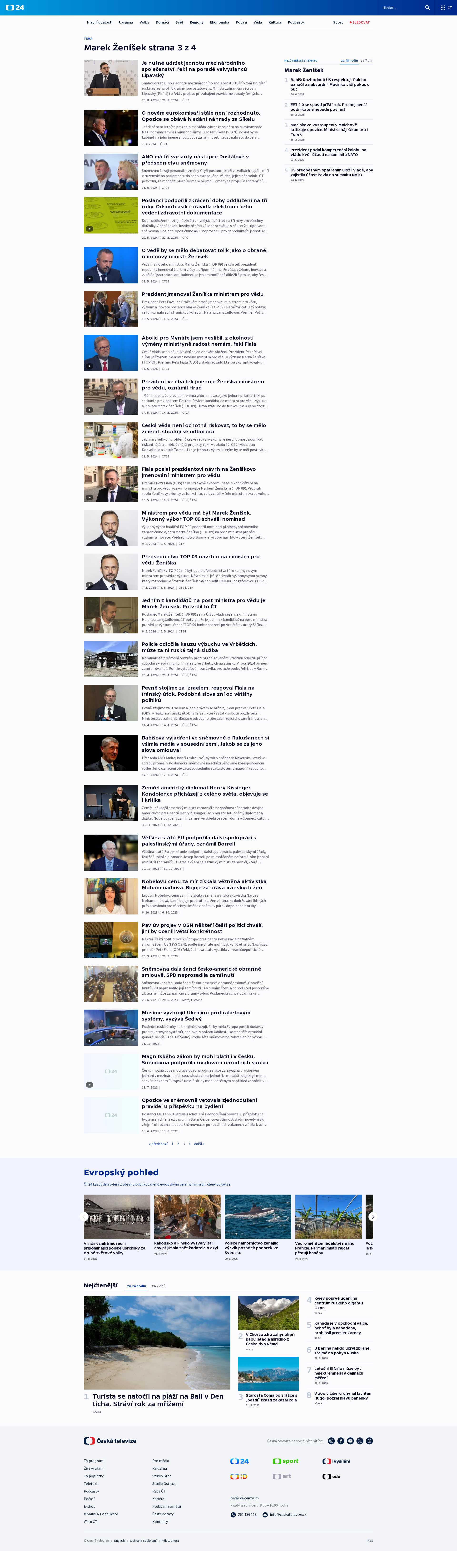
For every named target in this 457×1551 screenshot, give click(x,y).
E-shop (89, 1506)
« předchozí (158, 1143)
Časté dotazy (163, 1514)
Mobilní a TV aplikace (101, 1514)
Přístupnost (170, 1540)
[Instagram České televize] (331, 1441)
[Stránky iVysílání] (336, 1461)
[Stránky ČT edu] (331, 1476)
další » (199, 1143)
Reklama (159, 1468)
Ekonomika (219, 22)
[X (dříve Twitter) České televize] (360, 1441)
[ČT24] (15, 7)
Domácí (162, 22)
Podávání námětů (166, 1506)
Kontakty (160, 1521)
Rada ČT (159, 1491)
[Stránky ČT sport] (285, 1461)
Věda (258, 22)
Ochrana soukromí (143, 1540)
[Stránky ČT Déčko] (238, 1476)
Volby (144, 22)
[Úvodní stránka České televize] (110, 1441)
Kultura (275, 22)
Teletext (91, 1483)
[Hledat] (427, 7)
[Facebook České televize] (341, 1441)
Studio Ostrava (164, 1483)
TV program (93, 1460)
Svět (179, 22)
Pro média (160, 1460)
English (119, 1540)
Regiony (197, 22)
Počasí (241, 22)
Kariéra (158, 1498)
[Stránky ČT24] (239, 1461)
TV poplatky (94, 1475)
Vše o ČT (90, 1521)
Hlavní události (99, 22)
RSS (370, 1540)
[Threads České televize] (369, 1441)
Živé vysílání (93, 1468)
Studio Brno (162, 1475)
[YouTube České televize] (350, 1441)
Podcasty (296, 22)
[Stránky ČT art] (282, 1476)
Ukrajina (126, 22)
